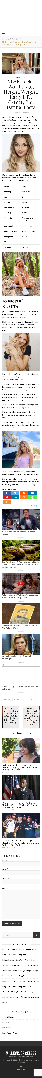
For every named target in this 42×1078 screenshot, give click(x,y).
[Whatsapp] (32, 497)
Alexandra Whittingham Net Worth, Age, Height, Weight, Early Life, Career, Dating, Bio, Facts (20, 997)
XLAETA (16, 700)
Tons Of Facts (8, 1017)
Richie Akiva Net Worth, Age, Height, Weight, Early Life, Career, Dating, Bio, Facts (20, 843)
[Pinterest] (7, 497)
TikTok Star (14, 39)
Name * (5, 860)
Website (5, 878)
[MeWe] (15, 497)
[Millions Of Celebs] (21, 15)
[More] (7, 502)
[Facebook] (7, 493)
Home (4, 39)
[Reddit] (24, 493)
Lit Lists (5, 1022)
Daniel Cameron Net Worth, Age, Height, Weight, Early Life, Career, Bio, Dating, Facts (20, 805)
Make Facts (6, 1027)
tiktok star (7, 700)
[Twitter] (15, 493)
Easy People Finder (10, 1033)
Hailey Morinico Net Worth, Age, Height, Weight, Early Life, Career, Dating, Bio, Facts (20, 767)
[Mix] (24, 497)
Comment (6, 888)
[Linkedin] (32, 493)
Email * (5, 869)
